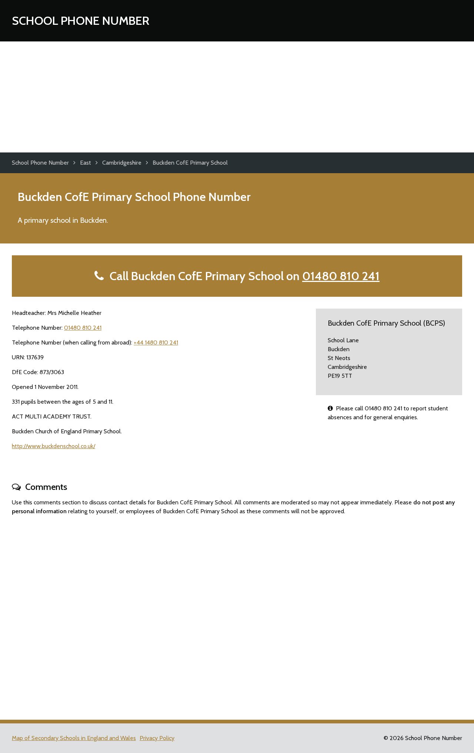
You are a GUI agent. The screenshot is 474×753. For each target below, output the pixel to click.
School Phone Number (80, 20)
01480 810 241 (341, 276)
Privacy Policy (157, 738)
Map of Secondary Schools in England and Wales (74, 738)
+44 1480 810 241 (156, 342)
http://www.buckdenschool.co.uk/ (53, 446)
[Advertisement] (237, 97)
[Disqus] (237, 614)
